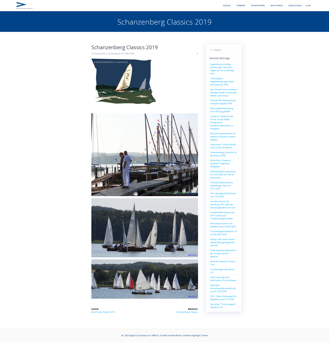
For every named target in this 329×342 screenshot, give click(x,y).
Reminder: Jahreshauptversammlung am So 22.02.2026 (222, 288)
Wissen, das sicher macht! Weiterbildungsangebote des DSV (222, 242)
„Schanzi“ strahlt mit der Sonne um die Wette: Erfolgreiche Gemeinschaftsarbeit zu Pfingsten (222, 122)
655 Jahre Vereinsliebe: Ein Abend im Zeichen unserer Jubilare (223, 136)
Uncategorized (114, 53)
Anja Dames (100, 53)
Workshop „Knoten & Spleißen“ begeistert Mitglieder (220, 163)
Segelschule (295, 5)
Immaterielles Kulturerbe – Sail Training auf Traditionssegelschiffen (223, 215)
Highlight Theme (199, 335)
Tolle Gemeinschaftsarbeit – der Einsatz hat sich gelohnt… (223, 253)
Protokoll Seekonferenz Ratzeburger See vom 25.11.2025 (221, 185)
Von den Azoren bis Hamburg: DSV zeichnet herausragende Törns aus (223, 204)
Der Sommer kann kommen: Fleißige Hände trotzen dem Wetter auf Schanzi (223, 92)
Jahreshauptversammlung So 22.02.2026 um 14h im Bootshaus (222, 174)
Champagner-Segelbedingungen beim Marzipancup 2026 (222, 81)
